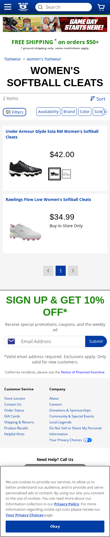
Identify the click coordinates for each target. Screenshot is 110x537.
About (54, 398)
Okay (55, 526)
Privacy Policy (66, 503)
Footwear (13, 59)
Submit (96, 341)
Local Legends (60, 422)
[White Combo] (66, 174)
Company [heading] (57, 389)
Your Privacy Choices (24, 514)
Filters (17, 112)
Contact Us (13, 404)
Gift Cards (12, 416)
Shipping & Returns (19, 422)
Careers (56, 404)
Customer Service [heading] (19, 389)
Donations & (70, 410)
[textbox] (55, 341)
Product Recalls (16, 428)
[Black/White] (55, 174)
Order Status (14, 410)
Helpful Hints (14, 434)
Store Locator (15, 398)
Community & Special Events (72, 416)
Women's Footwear (44, 59)
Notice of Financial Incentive (83, 372)
